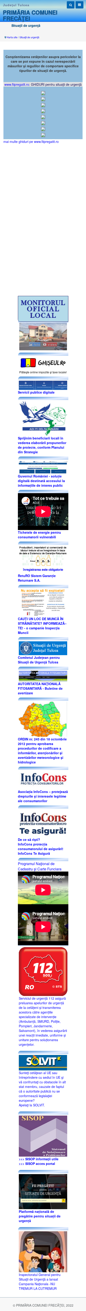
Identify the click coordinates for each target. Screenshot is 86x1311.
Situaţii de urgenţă (29, 37)
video (52, 344)
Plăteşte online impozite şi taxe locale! (43, 372)
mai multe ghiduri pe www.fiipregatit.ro (31, 141)
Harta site (12, 37)
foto (36, 344)
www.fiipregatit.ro (16, 84)
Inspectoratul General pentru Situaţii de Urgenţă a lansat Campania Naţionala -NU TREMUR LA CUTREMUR (40, 1281)
